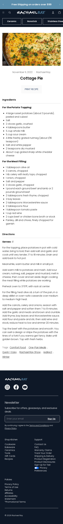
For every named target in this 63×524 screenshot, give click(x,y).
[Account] (53, 12)
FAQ (36, 447)
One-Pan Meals (37, 347)
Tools (7, 453)
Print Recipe (31, 89)
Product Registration (45, 458)
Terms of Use (11, 487)
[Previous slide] (3, 4)
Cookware (10, 444)
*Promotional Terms (15, 501)
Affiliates (9, 493)
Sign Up (52, 419)
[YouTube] (25, 387)
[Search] (9, 12)
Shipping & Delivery (44, 456)
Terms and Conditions (39, 425)
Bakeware (10, 447)
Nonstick (32, 21)
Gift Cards (10, 456)
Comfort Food (18, 347)
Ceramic (11, 21)
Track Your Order (43, 453)
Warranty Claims (43, 450)
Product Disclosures (44, 461)
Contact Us (40, 444)
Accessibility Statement (11, 497)
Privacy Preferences (40, 469)
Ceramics (10, 450)
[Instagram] (7, 387)
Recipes (9, 458)
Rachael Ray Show (30, 352)
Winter (6, 357)
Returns (8, 490)
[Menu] (3, 12)
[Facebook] (16, 387)
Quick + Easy (9, 352)
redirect (47, 352)
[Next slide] (60, 4)
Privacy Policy (12, 484)
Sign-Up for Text (42, 464)
